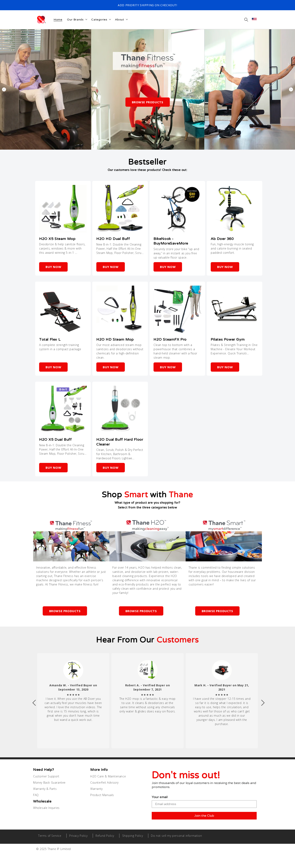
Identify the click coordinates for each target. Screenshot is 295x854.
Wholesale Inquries (46, 808)
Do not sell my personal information (176, 836)
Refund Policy (105, 836)
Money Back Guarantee (49, 782)
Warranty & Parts (45, 789)
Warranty (96, 789)
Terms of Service (49, 836)
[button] (246, 19)
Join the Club (204, 816)
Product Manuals (102, 795)
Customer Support (46, 776)
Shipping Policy (132, 836)
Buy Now (53, 267)
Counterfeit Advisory (104, 782)
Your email (160, 797)
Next (291, 89)
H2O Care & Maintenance (108, 776)
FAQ (36, 795)
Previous (4, 89)
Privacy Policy (78, 836)
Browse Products (147, 102)
